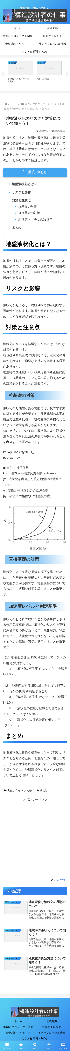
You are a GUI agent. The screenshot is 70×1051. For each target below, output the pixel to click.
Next (67, 74)
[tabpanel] (20, 73)
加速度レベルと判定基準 (35, 219)
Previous (3, 74)
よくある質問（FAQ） (35, 1038)
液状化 (43, 790)
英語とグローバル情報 (51, 1032)
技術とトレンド (51, 1027)
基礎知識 (51, 1021)
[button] (62, 692)
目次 (31, 172)
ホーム (18, 1021)
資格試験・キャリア (18, 1032)
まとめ (16, 227)
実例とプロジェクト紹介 (20, 790)
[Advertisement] (35, 838)
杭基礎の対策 (27, 206)
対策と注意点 (21, 200)
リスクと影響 (21, 192)
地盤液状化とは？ (24, 184)
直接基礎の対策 (29, 213)
